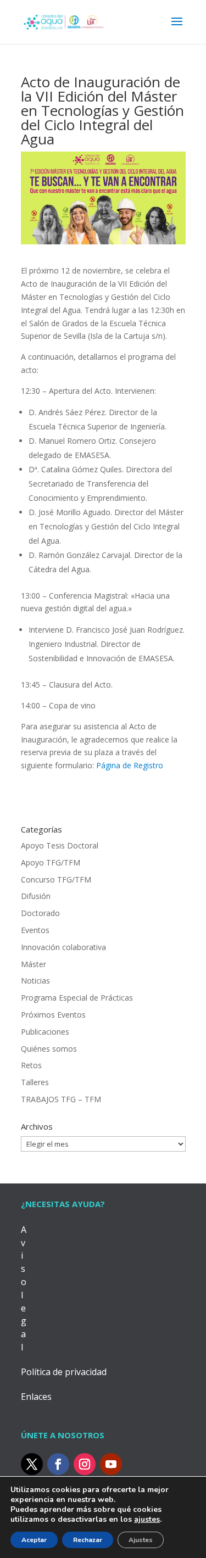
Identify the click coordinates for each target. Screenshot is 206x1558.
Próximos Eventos (53, 1014)
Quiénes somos (49, 1048)
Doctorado (40, 913)
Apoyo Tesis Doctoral (59, 845)
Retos (31, 1065)
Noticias (35, 980)
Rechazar (87, 1539)
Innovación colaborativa (63, 947)
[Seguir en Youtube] (111, 1464)
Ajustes (141, 1539)
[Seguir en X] (32, 1464)
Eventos (35, 930)
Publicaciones (45, 1031)
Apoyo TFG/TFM (50, 862)
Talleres (35, 1082)
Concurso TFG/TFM (56, 879)
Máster (33, 964)
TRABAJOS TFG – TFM (61, 1099)
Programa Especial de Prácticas (77, 997)
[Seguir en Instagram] (85, 1464)
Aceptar (34, 1539)
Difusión (36, 896)
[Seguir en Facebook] (58, 1464)
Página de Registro (129, 765)
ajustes (147, 1520)
